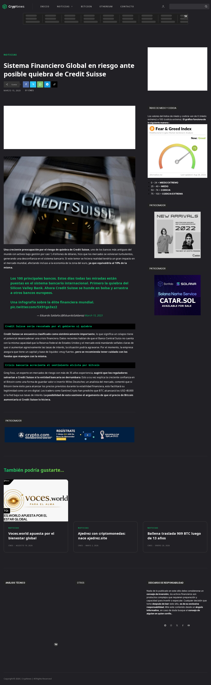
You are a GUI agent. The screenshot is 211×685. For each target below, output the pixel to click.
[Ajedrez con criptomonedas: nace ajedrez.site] (105, 500)
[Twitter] (33, 84)
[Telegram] (47, 84)
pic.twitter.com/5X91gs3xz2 (33, 306)
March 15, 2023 (93, 315)
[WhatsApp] (40, 84)
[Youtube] (189, 625)
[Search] (206, 6)
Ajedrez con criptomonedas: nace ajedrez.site (101, 535)
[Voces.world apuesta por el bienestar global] (36, 500)
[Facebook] (26, 84)
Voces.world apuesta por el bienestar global (31, 535)
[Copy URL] (54, 84)
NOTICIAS (10, 55)
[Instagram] (171, 625)
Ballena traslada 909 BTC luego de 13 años (174, 535)
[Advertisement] (177, 69)
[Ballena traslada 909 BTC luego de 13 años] (175, 500)
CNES (31, 90)
